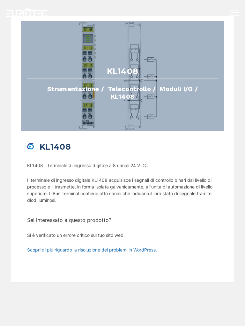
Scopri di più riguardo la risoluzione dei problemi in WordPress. (92, 249)
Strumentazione (73, 88)
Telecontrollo (129, 88)
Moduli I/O (176, 88)
